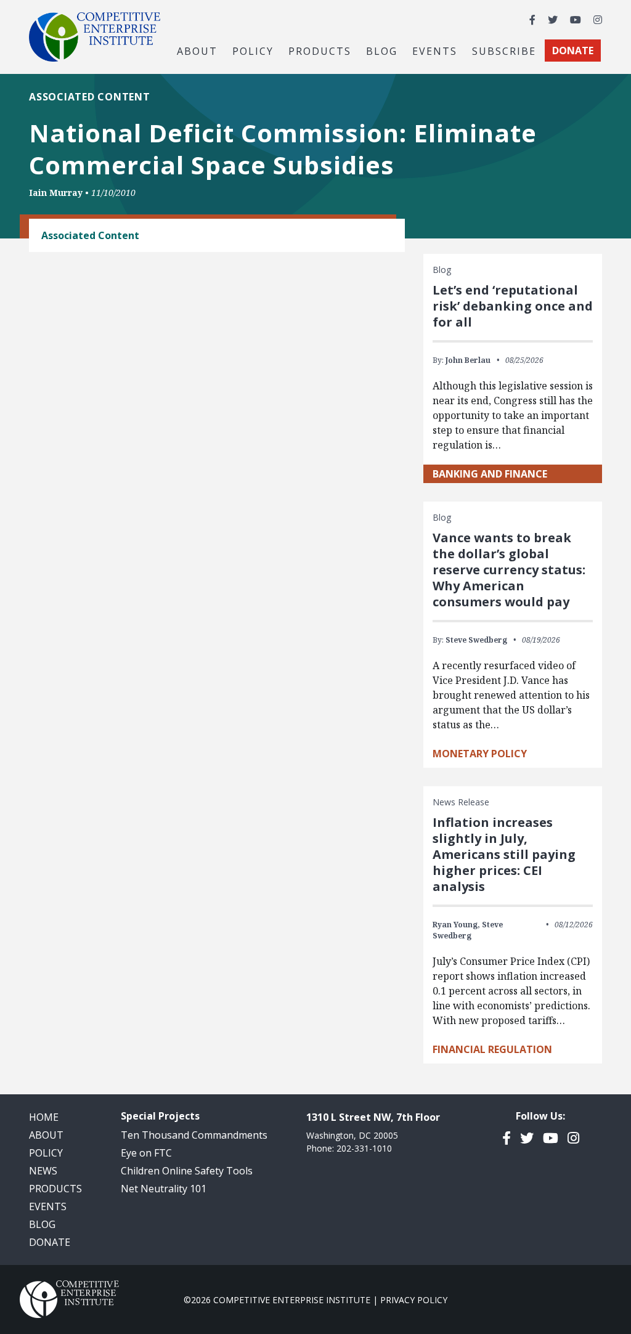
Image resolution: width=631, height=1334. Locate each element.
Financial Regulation (492, 1049)
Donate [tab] (572, 50)
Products (55, 1188)
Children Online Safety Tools (187, 1170)
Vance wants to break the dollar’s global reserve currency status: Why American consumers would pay (509, 569)
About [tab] (197, 50)
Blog (381, 50)
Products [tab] (319, 50)
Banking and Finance (490, 474)
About (46, 1135)
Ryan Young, (456, 924)
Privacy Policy (413, 1300)
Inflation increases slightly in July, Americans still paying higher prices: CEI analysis (504, 854)
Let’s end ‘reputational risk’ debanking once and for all (513, 306)
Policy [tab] (253, 50)
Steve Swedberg (476, 640)
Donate (49, 1242)
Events (434, 50)
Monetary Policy (480, 753)
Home (44, 1117)
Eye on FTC (146, 1153)
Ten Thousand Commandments (194, 1135)
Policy (46, 1153)
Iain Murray (56, 192)
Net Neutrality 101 (163, 1188)
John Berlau (468, 360)
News (43, 1170)
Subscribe (504, 50)
